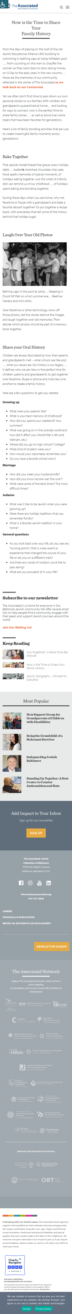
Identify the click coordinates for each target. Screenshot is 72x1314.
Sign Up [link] (36, 833)
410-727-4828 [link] (36, 898)
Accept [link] (27, 1308)
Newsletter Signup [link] (52, 946)
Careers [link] (7, 911)
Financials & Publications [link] (19, 917)
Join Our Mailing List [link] (17, 627)
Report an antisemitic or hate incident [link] (27, 923)
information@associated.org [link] (36, 894)
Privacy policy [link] (43, 1308)
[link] (4, 4)
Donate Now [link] (45, 1289)
